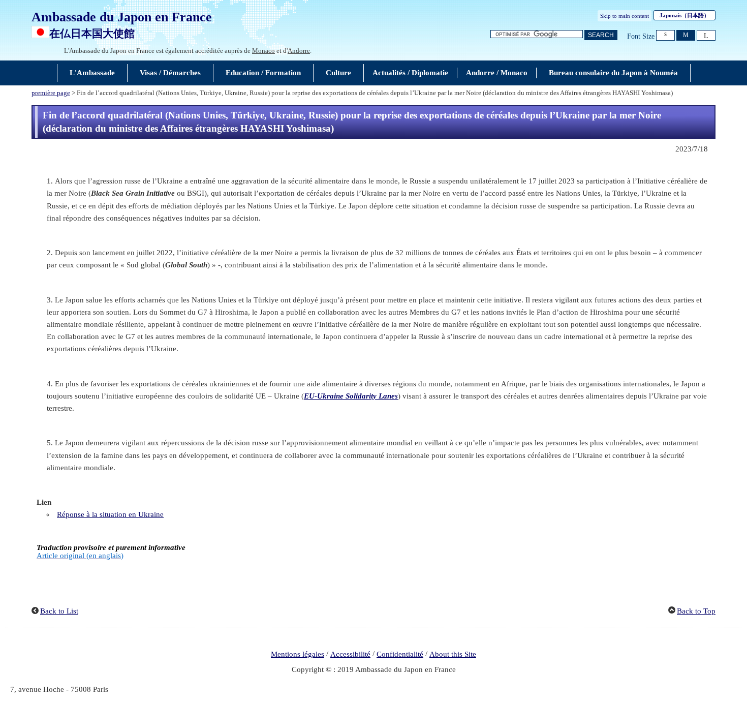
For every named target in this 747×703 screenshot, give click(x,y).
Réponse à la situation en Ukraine (110, 514)
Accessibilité (350, 654)
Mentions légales (297, 654)
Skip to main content (624, 16)
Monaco (263, 50)
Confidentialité (400, 654)
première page (51, 93)
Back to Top (696, 611)
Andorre (299, 50)
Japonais (684, 15)
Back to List (59, 611)
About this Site (452, 654)
